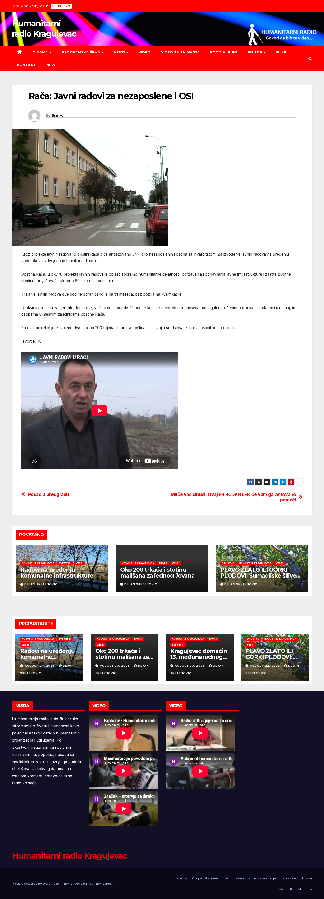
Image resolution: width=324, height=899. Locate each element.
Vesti (120, 52)
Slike (281, 52)
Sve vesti (65, 563)
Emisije (255, 52)
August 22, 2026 (265, 665)
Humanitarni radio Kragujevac (69, 856)
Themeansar (103, 883)
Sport (163, 563)
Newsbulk (81, 883)
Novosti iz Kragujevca (38, 563)
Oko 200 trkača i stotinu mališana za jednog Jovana (157, 572)
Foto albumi (223, 52)
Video (145, 52)
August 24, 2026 (40, 665)
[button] (310, 58)
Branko (58, 115)
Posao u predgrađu (48, 494)
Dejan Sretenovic (40, 584)
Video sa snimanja (180, 52)
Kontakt (26, 65)
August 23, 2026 (115, 665)
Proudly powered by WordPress (36, 883)
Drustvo (228, 563)
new (51, 65)
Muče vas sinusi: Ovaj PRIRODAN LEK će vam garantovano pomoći (233, 497)
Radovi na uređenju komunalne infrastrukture (56, 572)
